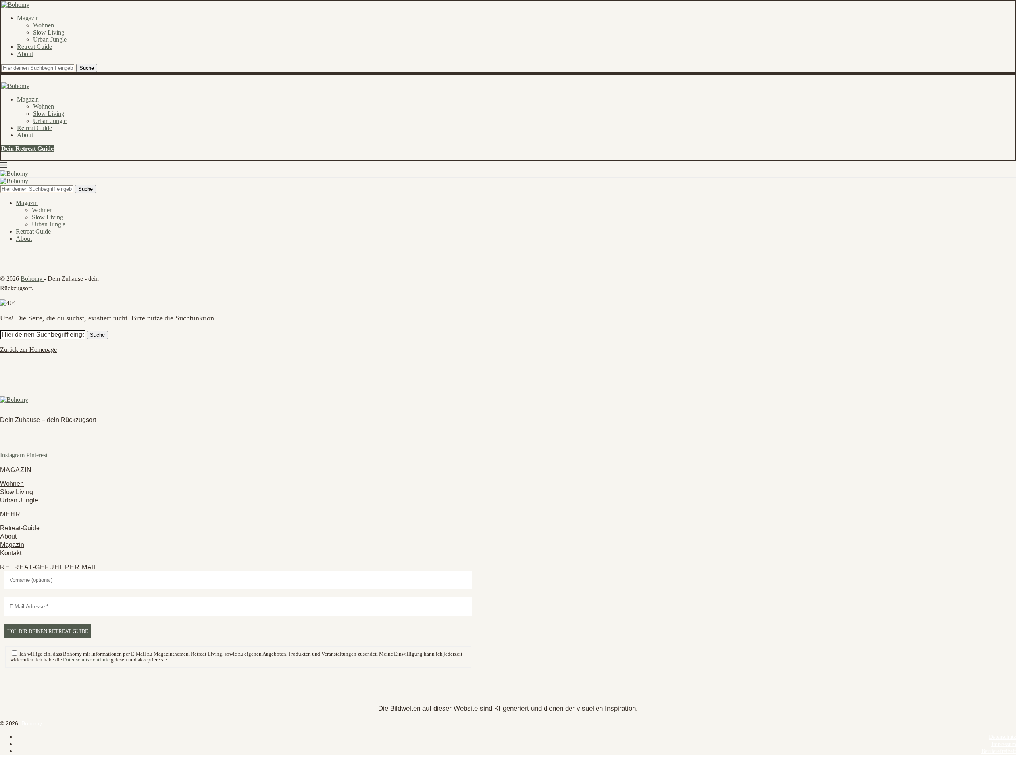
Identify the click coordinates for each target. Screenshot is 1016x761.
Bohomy (32, 278)
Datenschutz (1002, 737)
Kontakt (10, 553)
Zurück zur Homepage (28, 349)
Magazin (28, 18)
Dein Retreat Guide (27, 148)
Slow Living (48, 32)
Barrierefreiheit (998, 751)
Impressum (1003, 744)
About (25, 53)
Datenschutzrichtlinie (86, 660)
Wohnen (43, 25)
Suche (86, 68)
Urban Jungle (50, 39)
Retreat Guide (34, 46)
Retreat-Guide (20, 528)
